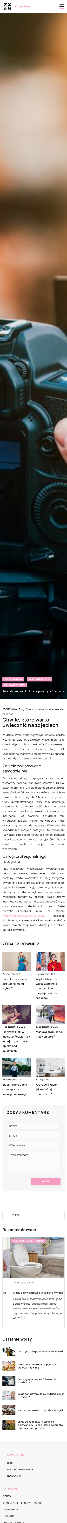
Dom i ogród (10, 1509)
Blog (10, 1463)
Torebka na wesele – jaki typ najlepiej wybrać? (15, 983)
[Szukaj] (6, 1215)
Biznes (6, 1496)
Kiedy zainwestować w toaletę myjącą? (32, 1292)
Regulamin (14, 1475)
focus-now (14, 679)
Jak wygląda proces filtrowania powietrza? (37, 1381)
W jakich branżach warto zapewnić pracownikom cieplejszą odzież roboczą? (48, 988)
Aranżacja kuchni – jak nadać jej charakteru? (48, 1089)
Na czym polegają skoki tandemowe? (40, 1351)
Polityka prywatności (21, 1469)
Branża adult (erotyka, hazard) (22, 1502)
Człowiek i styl (14, 685)
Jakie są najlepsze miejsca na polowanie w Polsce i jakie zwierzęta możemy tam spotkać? (40, 1425)
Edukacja (8, 1515)
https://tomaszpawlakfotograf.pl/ (23, 915)
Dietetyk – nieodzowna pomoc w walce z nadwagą (37, 1366)
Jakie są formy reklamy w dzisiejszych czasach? (41, 1395)
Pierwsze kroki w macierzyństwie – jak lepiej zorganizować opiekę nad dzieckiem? (16, 1041)
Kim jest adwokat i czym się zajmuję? (40, 1410)
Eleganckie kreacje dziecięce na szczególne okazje (14, 1089)
